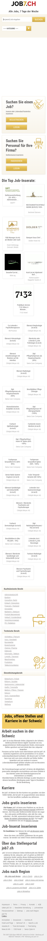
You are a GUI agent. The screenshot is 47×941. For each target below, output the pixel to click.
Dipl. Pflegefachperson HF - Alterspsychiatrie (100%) (34, 410)
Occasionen (17, 920)
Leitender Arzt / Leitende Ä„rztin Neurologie (34, 540)
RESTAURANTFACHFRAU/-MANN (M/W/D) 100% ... (35, 208)
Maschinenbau (10, 659)
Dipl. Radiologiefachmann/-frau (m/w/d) (34, 525)
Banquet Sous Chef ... (34, 239)
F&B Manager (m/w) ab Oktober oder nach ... (12, 242)
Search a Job (33, 923)
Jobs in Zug (38, 876)
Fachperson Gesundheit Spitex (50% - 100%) (34, 462)
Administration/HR (11, 595)
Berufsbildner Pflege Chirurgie (34, 390)
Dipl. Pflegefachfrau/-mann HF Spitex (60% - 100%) (23, 441)
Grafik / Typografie (11, 687)
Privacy (23, 904)
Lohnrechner (38, 908)
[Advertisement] (23, 66)
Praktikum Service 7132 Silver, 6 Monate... (23, 308)
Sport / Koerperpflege (12, 696)
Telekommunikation (12, 665)
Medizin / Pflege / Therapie (14, 690)
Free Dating (32, 926)
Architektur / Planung (12, 637)
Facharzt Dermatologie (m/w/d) (13, 524)
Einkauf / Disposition (12, 603)
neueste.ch (5, 926)
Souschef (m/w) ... (12, 274)
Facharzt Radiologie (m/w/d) (34, 555)
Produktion (8, 662)
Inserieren (16, 161)
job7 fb (4, 914)
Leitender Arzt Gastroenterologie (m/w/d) (34, 490)
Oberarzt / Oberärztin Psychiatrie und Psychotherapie (23, 505)
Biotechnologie (10, 645)
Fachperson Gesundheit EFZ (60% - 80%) (13, 462)
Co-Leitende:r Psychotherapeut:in (13, 326)
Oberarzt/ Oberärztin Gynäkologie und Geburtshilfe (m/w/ (12, 556)
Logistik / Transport (11, 656)
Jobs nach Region (32, 911)
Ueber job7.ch (6, 908)
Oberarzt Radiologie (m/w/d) (23, 372)
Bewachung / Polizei (12, 679)
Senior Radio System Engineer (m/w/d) (12, 476)
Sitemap (20, 911)
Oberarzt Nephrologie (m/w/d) (34, 326)
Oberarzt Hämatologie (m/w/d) (13, 339)
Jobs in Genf (29, 884)
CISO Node (17, 929)
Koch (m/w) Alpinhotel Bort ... (34, 276)
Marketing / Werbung (12, 612)
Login (16, 127)
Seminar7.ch (20, 923)
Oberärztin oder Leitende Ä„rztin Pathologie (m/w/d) (34, 340)
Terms (15, 904)
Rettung (7, 693)
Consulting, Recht (11, 600)
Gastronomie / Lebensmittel (14, 684)
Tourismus (8, 699)
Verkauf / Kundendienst (13, 617)
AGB (39, 904)
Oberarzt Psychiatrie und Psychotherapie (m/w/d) (23, 571)
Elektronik (8, 651)
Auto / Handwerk (11, 639)
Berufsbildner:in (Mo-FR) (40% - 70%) (12, 539)
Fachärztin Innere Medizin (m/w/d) (34, 425)
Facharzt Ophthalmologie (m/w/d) (12, 426)
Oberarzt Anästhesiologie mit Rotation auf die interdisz (12, 357)
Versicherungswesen (12, 620)
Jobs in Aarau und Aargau (34, 880)
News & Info (6, 929)
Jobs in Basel (18, 880)
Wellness (8, 704)
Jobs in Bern (7, 880)
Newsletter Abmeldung (23, 908)
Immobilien (9, 609)
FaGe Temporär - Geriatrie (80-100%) (34, 476)
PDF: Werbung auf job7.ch (30, 937)
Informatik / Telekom (12, 654)
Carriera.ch (28, 920)
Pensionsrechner (8, 911)
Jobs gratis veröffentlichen (17, 814)
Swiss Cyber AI (29, 929)
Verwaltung (9, 701)
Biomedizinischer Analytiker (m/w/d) (12, 408)
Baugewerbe (9, 642)
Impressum (6, 904)
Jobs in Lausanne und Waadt (16, 888)
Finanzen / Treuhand (12, 606)
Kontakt (32, 904)
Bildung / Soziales (11, 681)
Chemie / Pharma (11, 648)
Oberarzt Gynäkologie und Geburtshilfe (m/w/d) (12, 490)
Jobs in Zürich (27, 876)
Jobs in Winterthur (23, 891)
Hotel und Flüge (7, 923)
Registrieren (17, 119)
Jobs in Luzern (18, 884)
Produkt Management (12, 614)
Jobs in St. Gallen (35, 888)
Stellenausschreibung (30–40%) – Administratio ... (12, 199)
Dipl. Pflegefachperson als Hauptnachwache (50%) (34, 357)
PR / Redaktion (10, 623)
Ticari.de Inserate (19, 926)
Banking (7, 597)
